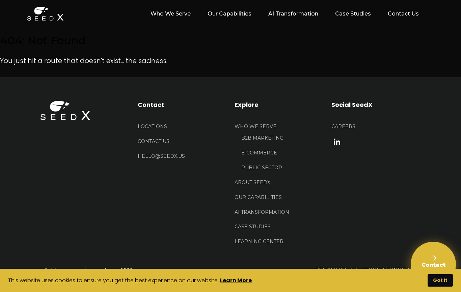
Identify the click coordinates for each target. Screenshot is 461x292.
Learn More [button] (236, 280)
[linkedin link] (337, 141)
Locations (152, 126)
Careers (343, 126)
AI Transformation (293, 13)
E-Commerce (259, 153)
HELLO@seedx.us (161, 156)
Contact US (153, 141)
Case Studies (353, 13)
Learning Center (259, 241)
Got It (440, 280)
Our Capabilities (229, 13)
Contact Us (403, 13)
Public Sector (261, 168)
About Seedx (252, 182)
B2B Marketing (262, 138)
